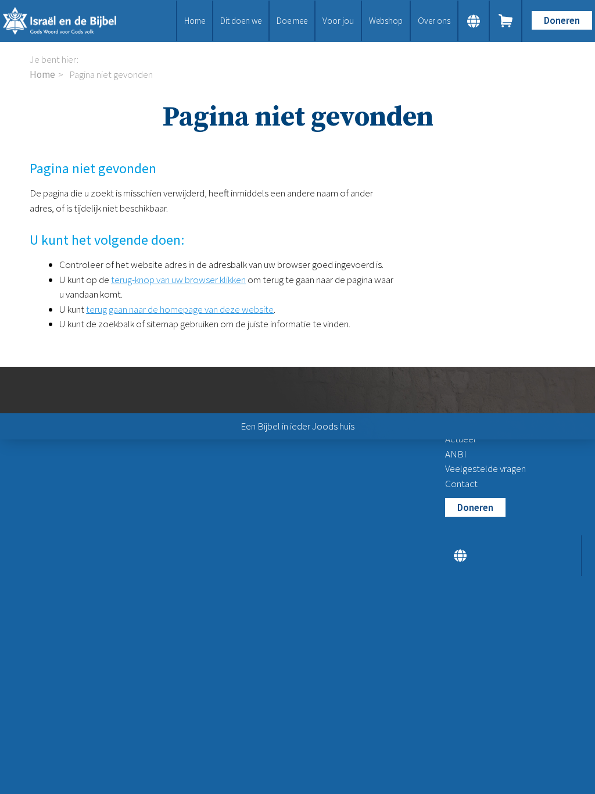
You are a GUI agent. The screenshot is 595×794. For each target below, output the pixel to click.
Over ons (434, 20)
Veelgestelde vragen (485, 468)
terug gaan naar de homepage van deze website (180, 309)
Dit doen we (240, 20)
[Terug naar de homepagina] (66, 21)
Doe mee (292, 20)
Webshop (386, 20)
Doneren (562, 20)
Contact (461, 483)
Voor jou (338, 20)
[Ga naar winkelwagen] (506, 21)
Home (194, 20)
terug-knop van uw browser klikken (178, 279)
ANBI (456, 454)
